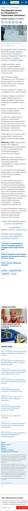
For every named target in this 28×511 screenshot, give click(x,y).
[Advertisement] (14, 290)
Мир (8, 7)
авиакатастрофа (15, 271)
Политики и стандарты (7, 450)
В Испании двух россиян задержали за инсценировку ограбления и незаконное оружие (13, 435)
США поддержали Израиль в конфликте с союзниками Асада (11, 390)
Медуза (17, 153)
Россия (4, 271)
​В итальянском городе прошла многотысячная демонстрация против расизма (13, 381)
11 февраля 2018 (15, 7)
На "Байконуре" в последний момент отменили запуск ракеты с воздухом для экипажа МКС (13, 362)
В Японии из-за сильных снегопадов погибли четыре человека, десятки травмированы (13, 425)
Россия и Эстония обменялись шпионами (11, 264)
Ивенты (3, 446)
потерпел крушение (16, 52)
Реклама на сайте (6, 444)
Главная (3, 7)
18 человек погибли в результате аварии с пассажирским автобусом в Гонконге (14, 353)
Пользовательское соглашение (9, 451)
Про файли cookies (6, 507)
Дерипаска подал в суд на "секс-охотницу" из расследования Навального (11, 398)
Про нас (3, 442)
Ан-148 (13, 274)
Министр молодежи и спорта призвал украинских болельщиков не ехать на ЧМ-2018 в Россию (13, 256)
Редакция (3, 448)
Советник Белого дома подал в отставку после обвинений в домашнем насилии (11, 408)
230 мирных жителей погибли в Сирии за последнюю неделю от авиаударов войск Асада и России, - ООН (12, 246)
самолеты (5, 274)
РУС (22, 2)
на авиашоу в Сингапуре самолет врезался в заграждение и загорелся (11, 236)
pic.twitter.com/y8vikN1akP (14, 223)
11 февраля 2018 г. (20, 230)
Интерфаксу (16, 58)
